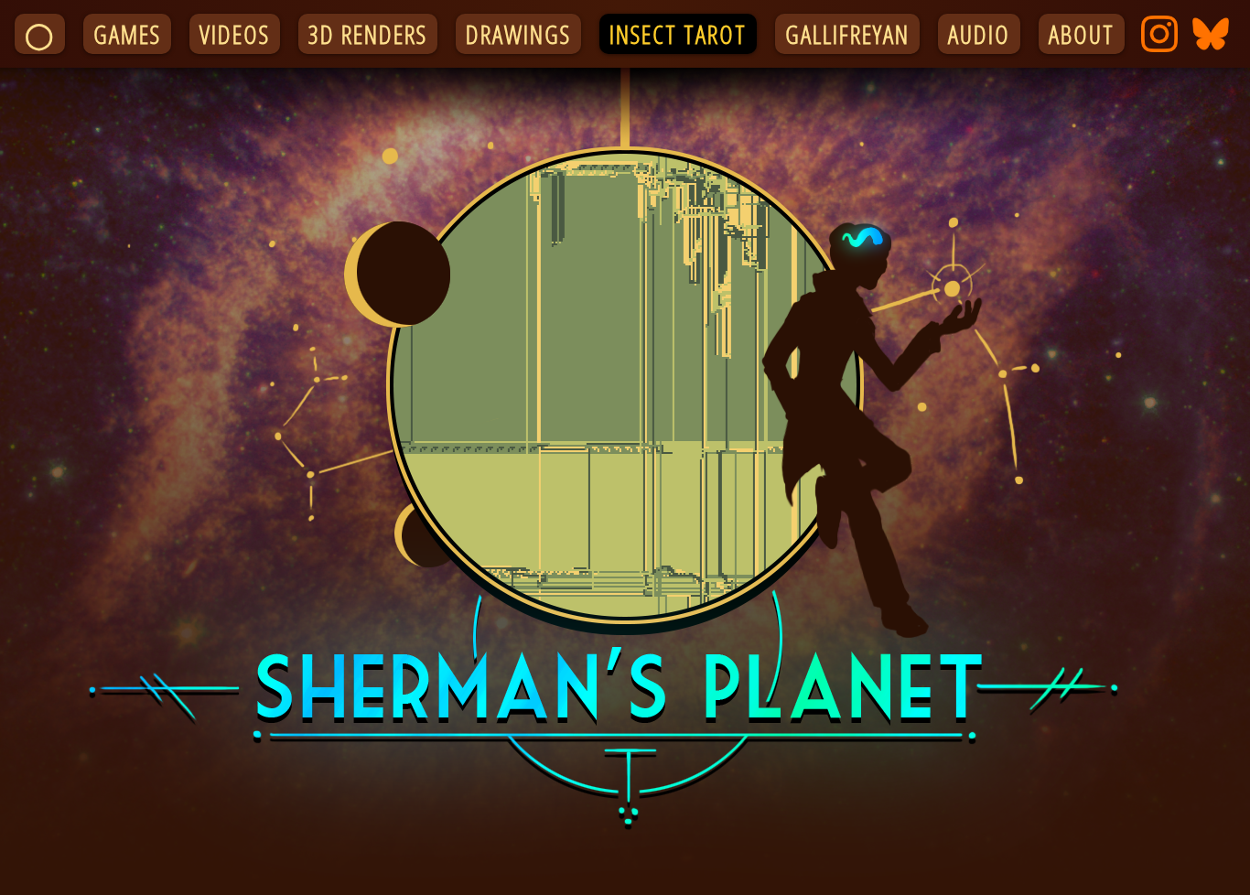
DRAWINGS (518, 33)
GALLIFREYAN (847, 33)
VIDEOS (234, 33)
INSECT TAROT (678, 33)
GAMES (127, 33)
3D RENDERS (367, 33)
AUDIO (979, 33)
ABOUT (1082, 33)
